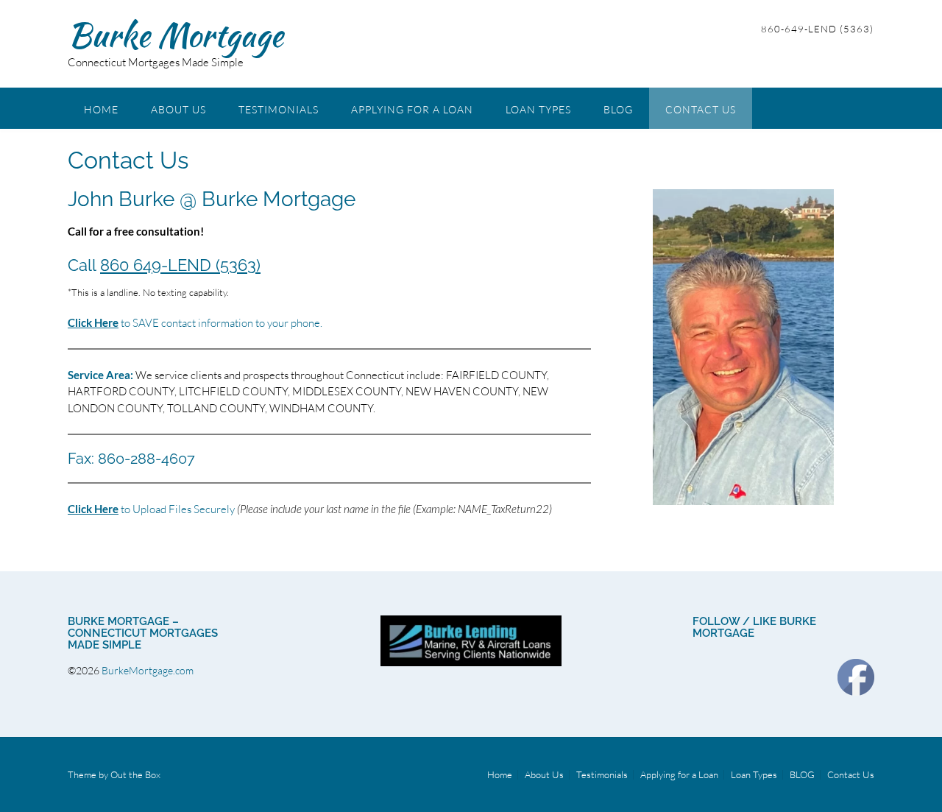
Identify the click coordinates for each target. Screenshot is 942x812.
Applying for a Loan (412, 109)
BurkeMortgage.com (149, 670)
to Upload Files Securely (151, 509)
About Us (178, 109)
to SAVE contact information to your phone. (195, 323)
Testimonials (278, 109)
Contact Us (700, 109)
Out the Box (135, 774)
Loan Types (538, 109)
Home (101, 109)
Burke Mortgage (175, 34)
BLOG (618, 109)
